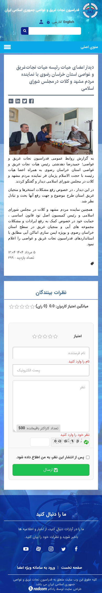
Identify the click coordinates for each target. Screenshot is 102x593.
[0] (11, 306)
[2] (39, 336)
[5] (55, 336)
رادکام (51, 588)
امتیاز (78, 336)
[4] (50, 336)
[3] (45, 336)
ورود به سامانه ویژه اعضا (36, 568)
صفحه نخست (71, 568)
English (68, 22)
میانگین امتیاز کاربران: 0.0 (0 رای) (62, 306)
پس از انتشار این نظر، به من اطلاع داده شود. (50, 457)
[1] (34, 336)
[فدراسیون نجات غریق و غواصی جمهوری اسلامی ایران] (51, 10)
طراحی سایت (73, 588)
